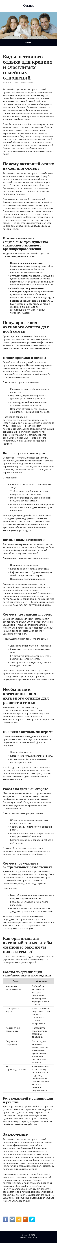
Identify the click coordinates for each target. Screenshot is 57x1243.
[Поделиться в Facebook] (5, 1219)
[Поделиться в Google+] (25, 1219)
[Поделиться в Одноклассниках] (18, 1219)
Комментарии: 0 (27, 82)
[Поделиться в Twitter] (32, 1219)
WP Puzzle (32, 1237)
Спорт (16, 82)
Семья (28, 5)
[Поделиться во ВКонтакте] (12, 1219)
